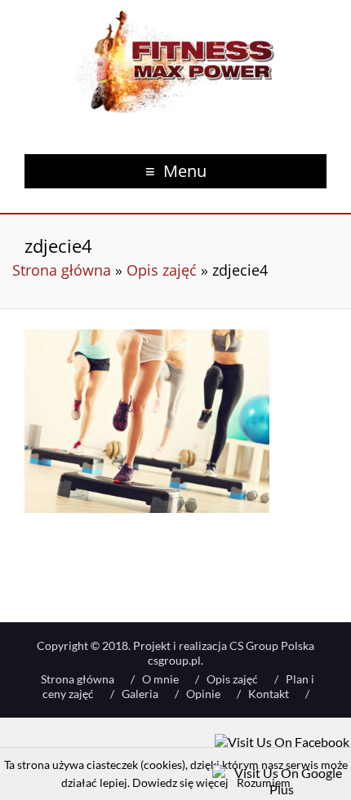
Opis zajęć (162, 270)
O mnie (160, 679)
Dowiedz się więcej (180, 782)
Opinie (203, 694)
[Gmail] (281, 772)
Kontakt (268, 694)
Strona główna (61, 270)
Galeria (140, 694)
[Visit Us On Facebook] (282, 741)
